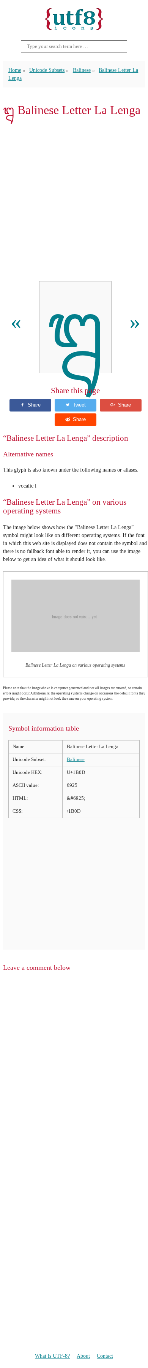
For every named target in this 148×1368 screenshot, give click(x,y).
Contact (105, 1356)
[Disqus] (74, 1074)
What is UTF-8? (52, 1356)
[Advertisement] (74, 199)
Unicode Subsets (47, 70)
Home (14, 70)
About (83, 1356)
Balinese (82, 70)
